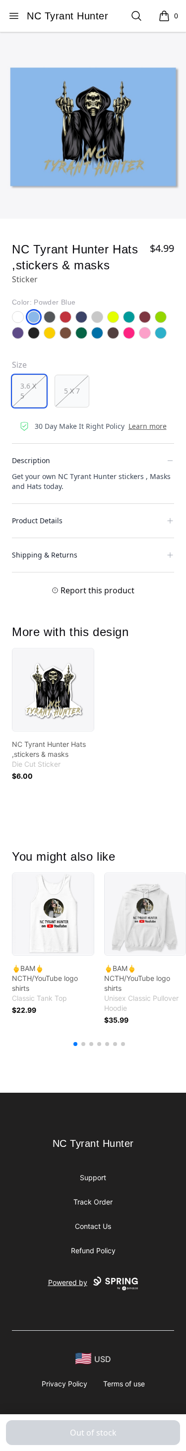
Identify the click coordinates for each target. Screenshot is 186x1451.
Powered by (67, 1282)
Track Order (93, 1202)
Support (93, 1177)
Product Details (37, 520)
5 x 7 (72, 391)
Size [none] (19, 364)
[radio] (29, 391)
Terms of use (124, 1383)
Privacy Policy (64, 1383)
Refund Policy (93, 1250)
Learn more (147, 426)
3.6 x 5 (28, 391)
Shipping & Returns (44, 555)
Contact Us (93, 1226)
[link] (53, 689)
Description (31, 460)
